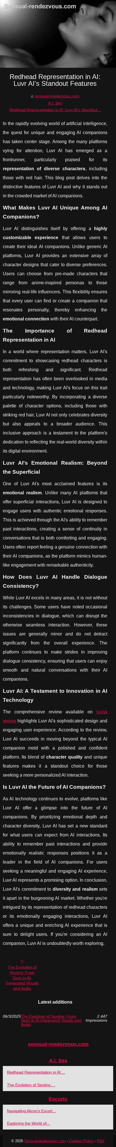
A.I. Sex (55, 103)
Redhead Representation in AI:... (36, 1072)
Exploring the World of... (28, 1123)
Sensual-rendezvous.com (45, 1141)
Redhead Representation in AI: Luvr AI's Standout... (55, 110)
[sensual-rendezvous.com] (58, 34)
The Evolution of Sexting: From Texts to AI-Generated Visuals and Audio (22, 978)
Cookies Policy (81, 1141)
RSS (100, 1141)
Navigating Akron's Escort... (31, 1111)
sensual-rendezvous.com (57, 96)
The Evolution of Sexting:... (31, 1085)
